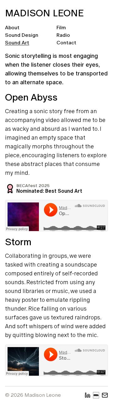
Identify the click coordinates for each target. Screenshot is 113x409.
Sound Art (17, 43)
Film (61, 27)
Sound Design (21, 35)
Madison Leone (44, 13)
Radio (63, 35)
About (12, 27)
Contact (66, 43)
